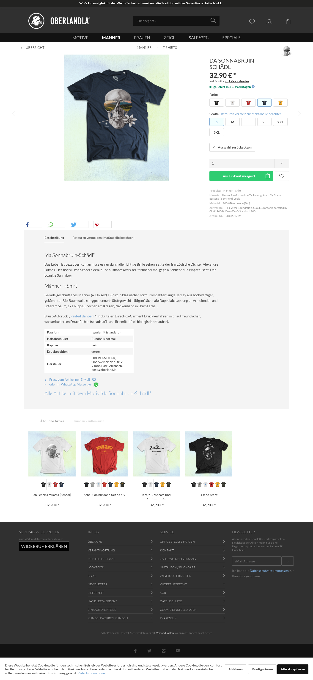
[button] (33, 224)
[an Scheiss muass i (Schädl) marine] (61, 484)
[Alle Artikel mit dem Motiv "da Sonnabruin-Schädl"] (287, 51)
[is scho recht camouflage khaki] (223, 484)
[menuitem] (176, 21)
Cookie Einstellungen (178, 609)
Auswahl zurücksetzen (235, 147)
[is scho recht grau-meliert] (200, 484)
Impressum (168, 618)
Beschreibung (54, 238)
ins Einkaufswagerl (239, 176)
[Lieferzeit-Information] (253, 87)
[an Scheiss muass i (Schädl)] (52, 453)
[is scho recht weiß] (206, 484)
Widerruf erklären (175, 576)
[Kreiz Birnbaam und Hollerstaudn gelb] (162, 484)
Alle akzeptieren (293, 669)
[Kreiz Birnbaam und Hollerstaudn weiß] (151, 484)
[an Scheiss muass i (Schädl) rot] (55, 484)
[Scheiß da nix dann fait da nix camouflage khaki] (122, 484)
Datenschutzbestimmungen (269, 571)
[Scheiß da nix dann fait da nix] (104, 453)
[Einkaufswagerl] (292, 21)
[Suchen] (214, 20)
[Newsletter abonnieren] (287, 561)
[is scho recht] (208, 453)
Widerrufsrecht (173, 584)
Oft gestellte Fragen (177, 541)
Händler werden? (102, 601)
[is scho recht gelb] (217, 484)
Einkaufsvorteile (102, 609)
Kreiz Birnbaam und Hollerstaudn (156, 496)
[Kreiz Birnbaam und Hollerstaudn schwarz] (145, 484)
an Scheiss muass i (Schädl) (52, 495)
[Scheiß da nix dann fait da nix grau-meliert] (93, 484)
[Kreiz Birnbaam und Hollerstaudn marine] (156, 484)
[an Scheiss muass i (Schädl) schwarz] (43, 484)
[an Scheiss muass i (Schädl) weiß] (49, 484)
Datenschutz (171, 601)
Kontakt (167, 550)
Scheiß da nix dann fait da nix (104, 495)
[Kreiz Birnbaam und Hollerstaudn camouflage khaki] (168, 484)
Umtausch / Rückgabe (177, 567)
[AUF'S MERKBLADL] (282, 176)
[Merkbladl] (253, 21)
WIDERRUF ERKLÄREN (44, 546)
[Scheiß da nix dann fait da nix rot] (104, 484)
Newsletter (97, 584)
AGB (163, 593)
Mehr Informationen (92, 673)
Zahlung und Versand (178, 559)
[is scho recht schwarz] (194, 484)
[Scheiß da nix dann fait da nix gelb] (116, 484)
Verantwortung (101, 550)
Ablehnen (235, 669)
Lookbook (96, 567)
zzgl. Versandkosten (237, 81)
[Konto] (274, 21)
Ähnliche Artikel (52, 421)
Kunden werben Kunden (108, 618)
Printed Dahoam (101, 559)
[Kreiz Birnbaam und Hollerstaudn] (156, 453)
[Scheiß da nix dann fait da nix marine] (110, 484)
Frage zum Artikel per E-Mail (70, 379)
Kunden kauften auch (89, 421)
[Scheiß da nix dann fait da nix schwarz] (87, 484)
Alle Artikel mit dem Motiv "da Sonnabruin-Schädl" (97, 393)
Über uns (95, 541)
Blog (92, 576)
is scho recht (208, 495)
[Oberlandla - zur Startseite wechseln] (59, 21)
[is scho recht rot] (211, 484)
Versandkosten (165, 633)
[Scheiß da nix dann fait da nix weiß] (99, 484)
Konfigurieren (262, 669)
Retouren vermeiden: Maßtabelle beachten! (252, 114)
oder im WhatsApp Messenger (71, 384)
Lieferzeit (96, 593)
